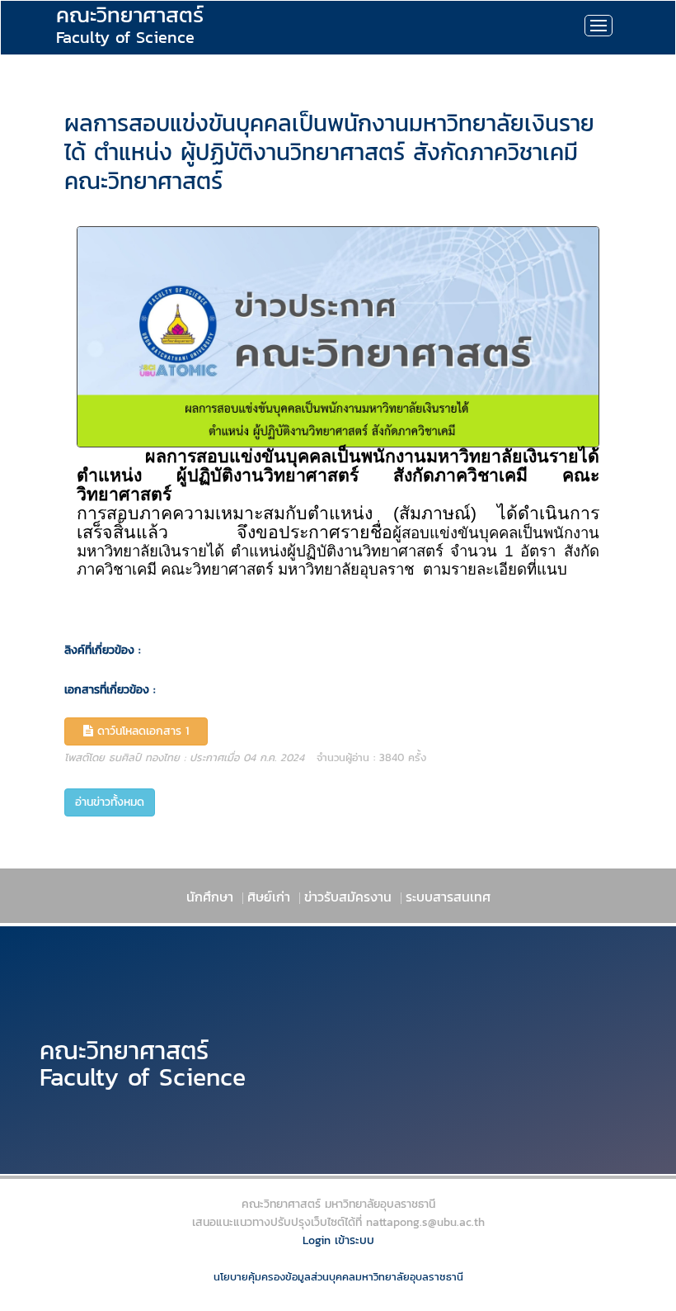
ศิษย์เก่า (268, 896)
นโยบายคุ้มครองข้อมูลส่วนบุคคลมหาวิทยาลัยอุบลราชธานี (338, 1277)
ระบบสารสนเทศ (448, 896)
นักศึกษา (209, 896)
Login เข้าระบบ (338, 1240)
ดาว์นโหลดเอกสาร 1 (145, 731)
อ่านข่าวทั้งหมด (109, 802)
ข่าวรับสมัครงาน (348, 896)
